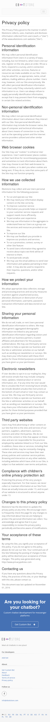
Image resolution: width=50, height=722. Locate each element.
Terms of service (8, 678)
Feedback (5, 675)
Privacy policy (7, 680)
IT (39, 714)
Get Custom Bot (23, 624)
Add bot (5, 658)
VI (28, 714)
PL (3, 717)
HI (46, 714)
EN (17, 714)
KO (35, 714)
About (4, 672)
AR (10, 717)
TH (6, 717)
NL (21, 714)
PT (25, 714)
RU (9, 714)
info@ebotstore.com (10, 700)
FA (43, 714)
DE (31, 714)
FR (13, 714)
